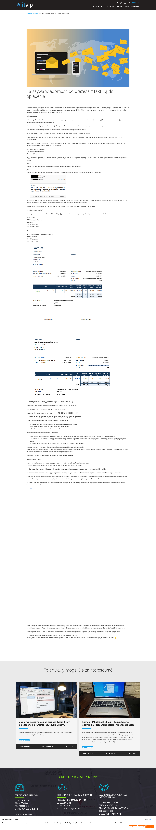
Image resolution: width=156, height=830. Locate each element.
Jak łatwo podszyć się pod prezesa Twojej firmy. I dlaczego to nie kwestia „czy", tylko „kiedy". (45, 723)
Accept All (150, 826)
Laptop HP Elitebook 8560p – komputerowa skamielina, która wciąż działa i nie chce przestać (108, 723)
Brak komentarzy (47, 746)
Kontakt (135, 7)
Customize (133, 826)
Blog (127, 7)
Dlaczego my (96, 7)
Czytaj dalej (24, 740)
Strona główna (30, 13)
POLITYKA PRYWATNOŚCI (23, 814)
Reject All (141, 826)
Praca (119, 7)
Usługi (108, 7)
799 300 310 (135, 3)
